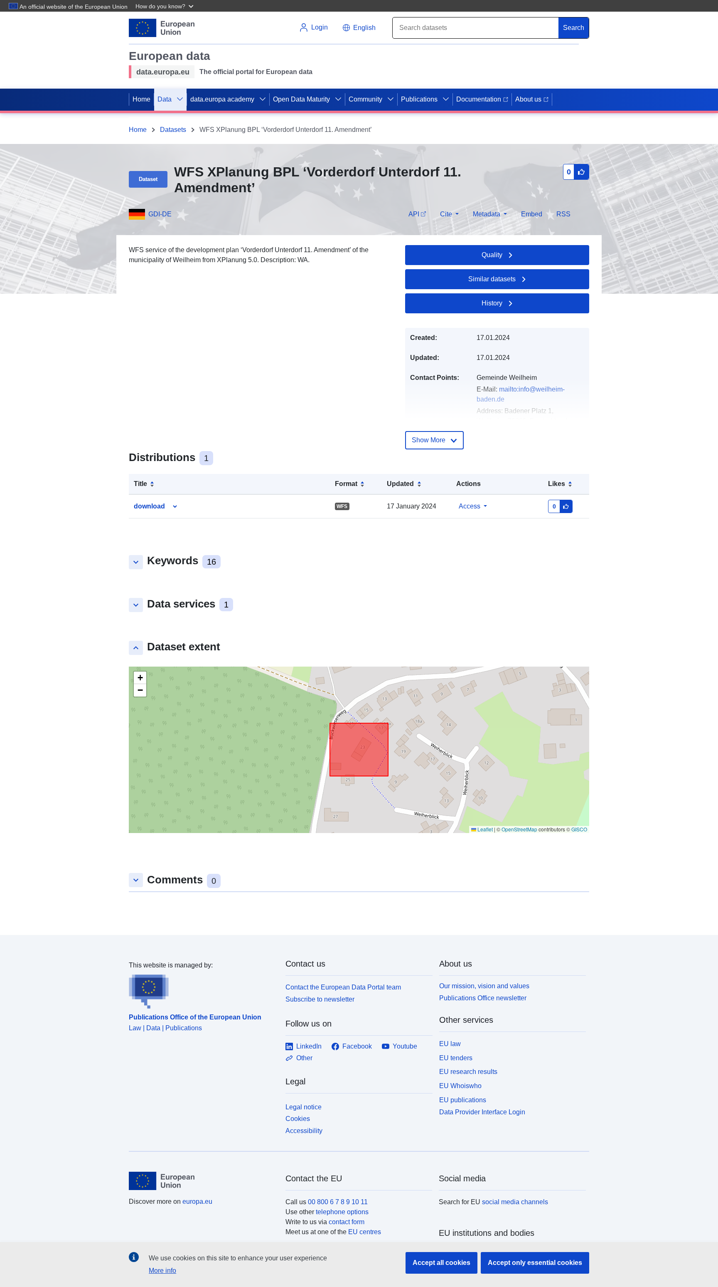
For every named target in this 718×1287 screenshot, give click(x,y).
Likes (556, 483)
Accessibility (303, 1130)
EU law (450, 1043)
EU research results (468, 1071)
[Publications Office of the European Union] (202, 989)
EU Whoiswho (460, 1085)
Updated (400, 483)
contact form (346, 1221)
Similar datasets (492, 279)
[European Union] (202, 1181)
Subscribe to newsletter (319, 999)
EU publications (462, 1099)
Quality (492, 254)
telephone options (342, 1211)
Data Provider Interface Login (482, 1111)
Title (140, 483)
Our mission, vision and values (484, 985)
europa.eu (197, 1201)
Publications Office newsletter (482, 998)
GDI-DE (160, 214)
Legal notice (303, 1107)
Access (469, 506)
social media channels (515, 1201)
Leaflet (484, 829)
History (492, 303)
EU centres (364, 1231)
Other (304, 1057)
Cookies (297, 1118)
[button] (165, 6)
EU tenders (455, 1057)
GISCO (579, 829)
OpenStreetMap (519, 829)
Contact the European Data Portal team (343, 987)
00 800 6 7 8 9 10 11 (338, 1201)
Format (346, 483)
